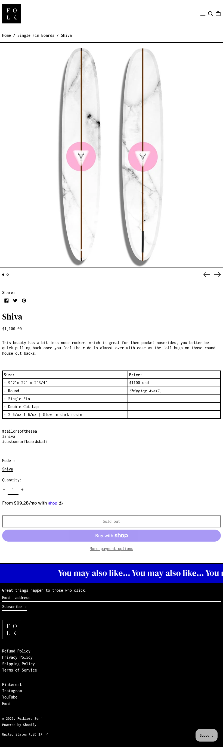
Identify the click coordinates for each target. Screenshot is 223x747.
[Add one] (22, 489)
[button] (210, 14)
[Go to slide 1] (3, 275)
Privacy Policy (17, 657)
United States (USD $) (23, 734)
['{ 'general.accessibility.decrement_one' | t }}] (4, 489)
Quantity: (12, 480)
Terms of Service (19, 670)
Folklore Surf (29, 718)
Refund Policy (16, 651)
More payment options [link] (111, 548)
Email (7, 703)
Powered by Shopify (19, 725)
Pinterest (12, 684)
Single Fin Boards (35, 35)
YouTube (9, 697)
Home (6, 35)
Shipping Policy (18, 663)
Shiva (66, 35)
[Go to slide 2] (8, 275)
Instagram (12, 690)
